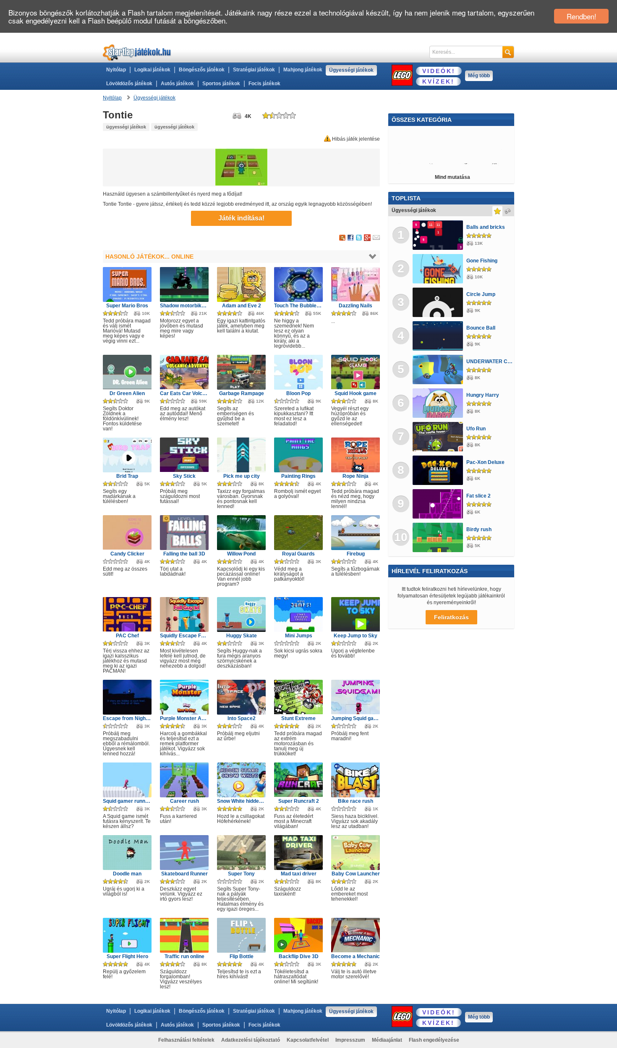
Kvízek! (438, 81)
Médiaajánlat (387, 1040)
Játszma (459, 149)
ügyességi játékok (126, 126)
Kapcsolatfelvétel (308, 1040)
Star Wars (405, 134)
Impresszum (350, 1040)
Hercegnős (444, 164)
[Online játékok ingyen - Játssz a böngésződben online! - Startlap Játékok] (137, 52)
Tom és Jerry (491, 149)
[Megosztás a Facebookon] (351, 238)
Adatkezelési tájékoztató (250, 1040)
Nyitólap (116, 70)
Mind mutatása (452, 177)
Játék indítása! (241, 218)
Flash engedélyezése (434, 1040)
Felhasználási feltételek (186, 1040)
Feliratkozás (451, 617)
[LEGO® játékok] (402, 75)
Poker (419, 164)
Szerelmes (491, 164)
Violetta (433, 149)
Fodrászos (405, 149)
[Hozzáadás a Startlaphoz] (342, 238)
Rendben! (581, 16)
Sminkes (468, 134)
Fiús (468, 164)
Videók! (438, 71)
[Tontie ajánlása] (376, 238)
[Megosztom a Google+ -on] (367, 238)
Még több (479, 76)
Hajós (399, 164)
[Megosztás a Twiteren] (359, 238)
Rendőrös (437, 134)
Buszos (496, 134)
